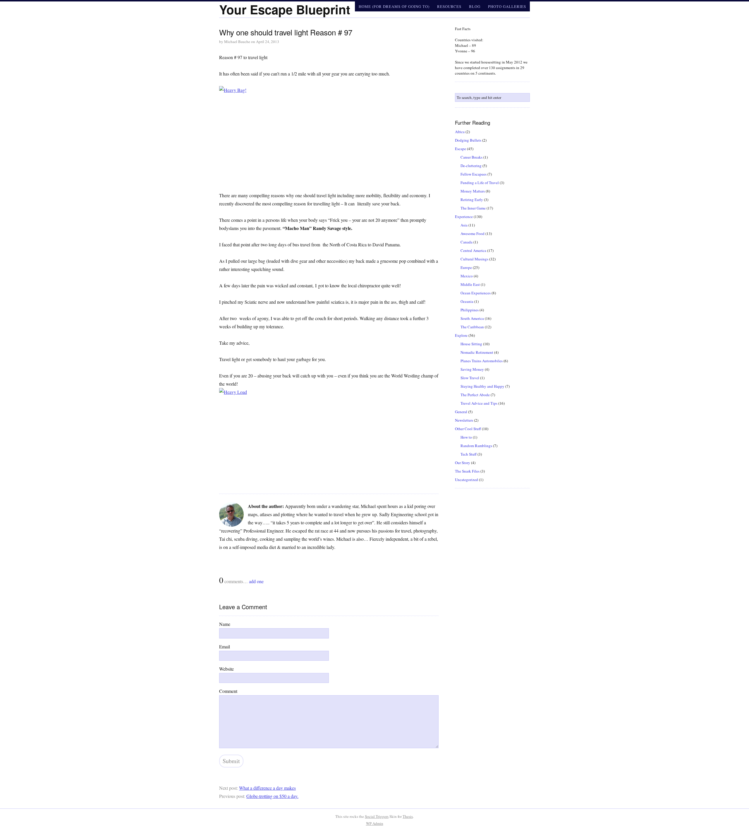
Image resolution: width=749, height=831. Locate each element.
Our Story (462, 462)
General (461, 411)
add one (256, 581)
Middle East (470, 284)
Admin (374, 823)
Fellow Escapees (474, 174)
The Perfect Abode (475, 394)
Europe (466, 267)
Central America (473, 250)
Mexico (467, 276)
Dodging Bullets (468, 140)
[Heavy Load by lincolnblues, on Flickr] (329, 436)
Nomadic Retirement (477, 352)
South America (472, 318)
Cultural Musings (474, 259)
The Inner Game (473, 208)
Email (224, 646)
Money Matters (473, 191)
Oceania (467, 301)
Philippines (470, 310)
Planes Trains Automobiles (482, 360)
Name (224, 624)
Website (226, 669)
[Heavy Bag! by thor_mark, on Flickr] (329, 134)
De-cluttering (471, 165)
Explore (461, 335)
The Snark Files (467, 471)
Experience (464, 216)
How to (466, 437)
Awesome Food (473, 233)
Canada (467, 242)
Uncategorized (466, 479)
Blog (474, 6)
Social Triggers (377, 816)
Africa (460, 131)
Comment (228, 691)
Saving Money (472, 369)
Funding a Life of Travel (480, 182)
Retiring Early (472, 199)
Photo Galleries (507, 6)
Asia (464, 225)
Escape (460, 148)
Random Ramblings (476, 445)
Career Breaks (471, 157)
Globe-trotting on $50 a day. (272, 796)
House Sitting (471, 343)
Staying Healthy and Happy (482, 386)
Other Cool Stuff (468, 428)
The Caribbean (472, 326)
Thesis (408, 816)
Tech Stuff (469, 454)
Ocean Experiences (476, 293)
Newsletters (464, 420)
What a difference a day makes (267, 788)
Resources (449, 6)
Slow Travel (470, 377)
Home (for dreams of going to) (394, 6)
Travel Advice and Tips (479, 403)
